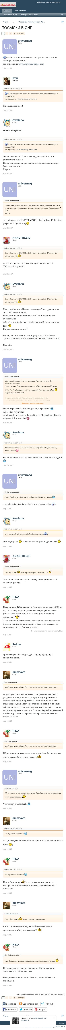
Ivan (15, 78)
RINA (15, 597)
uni (10, 47)
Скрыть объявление (54, 1017)
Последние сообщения (29, 15)
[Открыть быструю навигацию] (63, 22)
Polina (16, 644)
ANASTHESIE (21, 238)
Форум (7, 11)
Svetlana (18, 120)
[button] (9, 1004)
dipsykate (18, 672)
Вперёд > (20, 33)
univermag (25, 41)
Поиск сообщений (10, 15)
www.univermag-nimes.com (31, 63)
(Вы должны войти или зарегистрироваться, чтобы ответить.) (40, 994)
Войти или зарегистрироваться (49, 2)
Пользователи (20, 11)
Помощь (61, 1023)
